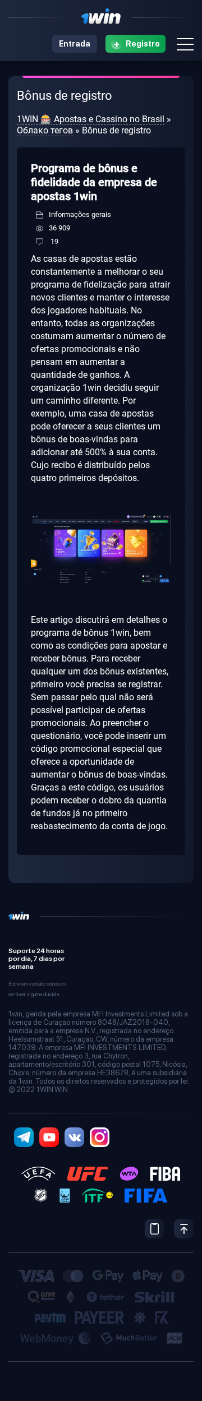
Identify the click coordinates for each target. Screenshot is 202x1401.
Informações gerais (80, 214)
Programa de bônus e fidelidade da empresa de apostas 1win (94, 182)
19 (54, 241)
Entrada (74, 43)
